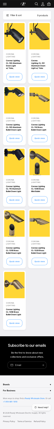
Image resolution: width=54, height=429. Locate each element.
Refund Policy (39, 421)
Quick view (14, 77)
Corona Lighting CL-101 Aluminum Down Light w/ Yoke (38, 64)
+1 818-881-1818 (10, 402)
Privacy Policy (9, 421)
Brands (6, 384)
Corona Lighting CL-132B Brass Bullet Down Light (38, 250)
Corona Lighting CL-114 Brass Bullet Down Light (38, 127)
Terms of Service (24, 421)
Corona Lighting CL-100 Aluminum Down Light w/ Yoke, (13, 64)
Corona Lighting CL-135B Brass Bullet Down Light (13, 312)
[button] (5, 4)
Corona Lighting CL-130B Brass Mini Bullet (38, 189)
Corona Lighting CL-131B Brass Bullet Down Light (13, 250)
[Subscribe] (43, 365)
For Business (9, 390)
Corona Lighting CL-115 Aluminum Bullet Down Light (13, 189)
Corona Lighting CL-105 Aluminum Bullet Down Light (13, 127)
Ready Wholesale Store (34, 398)
